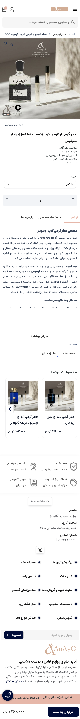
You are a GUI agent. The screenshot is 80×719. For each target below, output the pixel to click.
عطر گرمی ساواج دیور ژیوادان (60, 419)
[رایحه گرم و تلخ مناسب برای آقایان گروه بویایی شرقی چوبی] (23, 396)
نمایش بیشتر (40, 336)
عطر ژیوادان (59, 34)
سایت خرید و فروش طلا (57, 590)
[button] (9, 409)
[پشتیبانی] (40, 550)
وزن (73, 175)
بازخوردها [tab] (27, 217)
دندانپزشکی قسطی (23, 590)
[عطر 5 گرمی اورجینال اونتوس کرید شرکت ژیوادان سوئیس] (40, 651)
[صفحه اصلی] (73, 34)
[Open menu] (75, 9)
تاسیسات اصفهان (60, 604)
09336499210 (67, 540)
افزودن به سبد (63, 712)
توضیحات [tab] (72, 217)
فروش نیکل (64, 618)
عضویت (16, 635)
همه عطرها (68, 353)
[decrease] (7, 199)
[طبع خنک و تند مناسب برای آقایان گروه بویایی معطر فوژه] (60, 396)
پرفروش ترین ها (62, 562)
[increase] (73, 199)
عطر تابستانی (27, 562)
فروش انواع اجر (26, 618)
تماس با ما (29, 576)
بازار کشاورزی (27, 604)
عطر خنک (66, 576)
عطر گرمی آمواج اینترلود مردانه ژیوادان (23, 419)
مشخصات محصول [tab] (49, 217)
